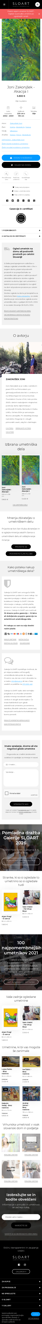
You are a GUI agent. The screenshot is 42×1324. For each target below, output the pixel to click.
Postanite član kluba (21, 554)
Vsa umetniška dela (20, 505)
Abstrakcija (26, 135)
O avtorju (9, 428)
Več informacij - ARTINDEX (21, 982)
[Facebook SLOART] (19, 1264)
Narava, (13, 135)
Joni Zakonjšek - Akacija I (10, 470)
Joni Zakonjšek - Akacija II (31, 470)
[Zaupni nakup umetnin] (11, 1169)
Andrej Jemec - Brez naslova (31, 1093)
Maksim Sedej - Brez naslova (11, 1093)
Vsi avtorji (10, 432)
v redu (35, 1314)
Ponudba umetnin (11, 1155)
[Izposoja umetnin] (31, 1143)
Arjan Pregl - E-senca (11, 902)
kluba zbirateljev (23, 296)
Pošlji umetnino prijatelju (22, 195)
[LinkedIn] (18, 200)
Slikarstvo (14, 131)
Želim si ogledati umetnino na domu (17, 311)
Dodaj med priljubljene (22, 187)
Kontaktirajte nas (11, 318)
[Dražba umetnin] (31, 1169)
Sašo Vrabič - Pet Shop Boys (31, 897)
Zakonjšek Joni (16, 123)
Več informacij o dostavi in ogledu (17, 315)
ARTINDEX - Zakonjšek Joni (13, 140)
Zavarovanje (25, 643)
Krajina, (13, 127)
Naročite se (21, 1225)
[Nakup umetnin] (11, 1143)
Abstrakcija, (20, 127)
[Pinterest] (29, 200)
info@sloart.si (16, 681)
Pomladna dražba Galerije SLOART (21, 861)
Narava (28, 127)
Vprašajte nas (21, 804)
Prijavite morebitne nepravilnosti (17, 720)
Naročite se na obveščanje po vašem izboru (21, 1234)
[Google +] (23, 200)
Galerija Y (21, 1272)
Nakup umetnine (10, 639)
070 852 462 (27, 684)
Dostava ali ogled (11, 643)
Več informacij (33, 1318)
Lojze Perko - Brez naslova (11, 1061)
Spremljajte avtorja (23, 428)
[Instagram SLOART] (25, 1264)
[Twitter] (13, 200)
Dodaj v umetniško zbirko (22, 191)
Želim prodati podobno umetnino (16, 147)
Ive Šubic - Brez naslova (31, 1061)
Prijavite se (21, 547)
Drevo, (19, 135)
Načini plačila (24, 639)
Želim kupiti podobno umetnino (15, 144)
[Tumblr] (34, 200)
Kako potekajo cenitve (12, 724)
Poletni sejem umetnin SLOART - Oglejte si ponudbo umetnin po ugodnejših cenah (21, 13)
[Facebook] (7, 200)
